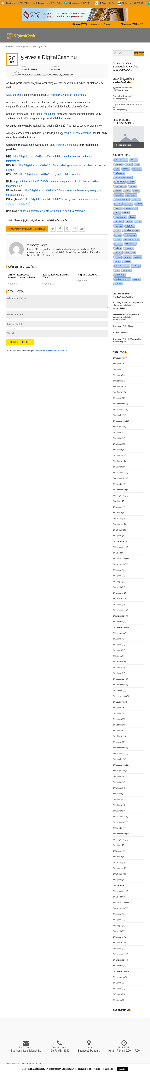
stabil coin (130, 244)
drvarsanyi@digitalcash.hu (25, 1050)
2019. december (119, 816)
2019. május (117, 856)
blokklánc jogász (21, 220)
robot (138, 221)
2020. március (118, 799)
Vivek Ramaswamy (122, 266)
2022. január (117, 673)
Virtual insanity (120, 217)
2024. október (118, 484)
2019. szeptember (119, 833)
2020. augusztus (119, 770)
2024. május (117, 512)
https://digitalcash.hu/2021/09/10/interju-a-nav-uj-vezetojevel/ (52, 210)
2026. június (117, 369)
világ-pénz (136, 168)
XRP (126, 212)
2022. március (118, 661)
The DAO (119, 164)
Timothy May (120, 274)
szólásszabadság (122, 279)
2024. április (117, 518)
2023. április (117, 587)
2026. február (117, 392)
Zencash (118, 244)
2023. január (117, 604)
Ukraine (118, 190)
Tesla (129, 221)
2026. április (117, 381)
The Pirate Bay (121, 186)
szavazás (119, 226)
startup (133, 186)
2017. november (119, 960)
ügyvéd (45, 249)
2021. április (117, 725)
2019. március (118, 868)
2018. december (119, 885)
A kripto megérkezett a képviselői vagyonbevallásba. (21, 276)
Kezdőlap (9, 46)
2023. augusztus (119, 564)
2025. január (117, 467)
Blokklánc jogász (22, 46)
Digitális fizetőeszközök (40, 75)
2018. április (117, 931)
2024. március (118, 524)
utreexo (125, 168)
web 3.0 (118, 252)
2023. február (117, 598)
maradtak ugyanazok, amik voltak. (68, 94)
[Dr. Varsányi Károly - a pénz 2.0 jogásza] (75, 14)
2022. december (119, 610)
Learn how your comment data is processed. (51, 350)
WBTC (129, 164)
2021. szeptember (119, 696)
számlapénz (120, 173)
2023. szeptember (119, 558)
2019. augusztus (119, 839)
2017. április (117, 1000)
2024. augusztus (119, 495)
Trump (131, 182)
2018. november (119, 891)
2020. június (117, 782)
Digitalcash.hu (37, 1063)
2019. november (119, 822)
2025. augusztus (119, 426)
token (118, 248)
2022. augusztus (119, 633)
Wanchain (126, 270)
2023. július (117, 570)
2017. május (117, 994)
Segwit (137, 257)
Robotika (129, 204)
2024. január (117, 535)
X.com (139, 204)
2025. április (117, 449)
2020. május (117, 788)
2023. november (119, 547)
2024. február (117, 530)
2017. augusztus (119, 977)
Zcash (132, 217)
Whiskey (118, 208)
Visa (117, 270)
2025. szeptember (119, 421)
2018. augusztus (119, 908)
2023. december (119, 541)
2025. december (119, 404)
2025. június (117, 438)
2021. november (119, 684)
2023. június (117, 576)
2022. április (117, 656)
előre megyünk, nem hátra (64, 144)
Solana (119, 221)
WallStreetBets (131, 208)
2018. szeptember (119, 902)
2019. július (117, 845)
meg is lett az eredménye (77, 133)
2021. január (117, 742)
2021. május (117, 719)
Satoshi (136, 279)
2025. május (117, 444)
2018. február (117, 942)
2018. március (118, 937)
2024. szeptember (119, 490)
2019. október (118, 828)
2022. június (117, 644)
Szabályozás (67, 75)
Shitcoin (134, 160)
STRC (118, 230)
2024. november (119, 478)
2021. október (118, 690)
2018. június (117, 919)
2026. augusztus (119, 358)
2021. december (119, 679)
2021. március (118, 730)
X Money (136, 266)
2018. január (117, 948)
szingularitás (131, 195)
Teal (137, 164)
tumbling (118, 283)
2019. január (117, 879)
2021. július (117, 707)
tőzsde (118, 239)
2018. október (118, 897)
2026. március (118, 386)
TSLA (136, 190)
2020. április (117, 793)
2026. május (117, 375)
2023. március (118, 593)
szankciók (119, 195)
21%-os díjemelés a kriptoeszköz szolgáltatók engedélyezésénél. (128, 305)
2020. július (117, 776)
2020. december (119, 747)
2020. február (117, 805)
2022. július (117, 639)
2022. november (119, 616)
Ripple (127, 261)
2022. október (118, 621)
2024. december (119, 472)
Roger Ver (129, 248)
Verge (127, 190)
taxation (127, 257)
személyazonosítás (131, 239)
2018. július (117, 914)
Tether (130, 225)
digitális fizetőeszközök (56, 220)
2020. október (118, 759)
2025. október (118, 415)
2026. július (117, 363)
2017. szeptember (119, 971)
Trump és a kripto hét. (86, 274)
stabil (117, 212)
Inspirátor (116, 332)
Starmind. (131, 326)
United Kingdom (121, 160)
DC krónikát (15, 94)
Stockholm (120, 182)
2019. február (117, 874)
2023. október (118, 553)
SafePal (118, 204)
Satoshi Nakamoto (122, 199)
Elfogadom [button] (122, 1069)
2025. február (117, 461)
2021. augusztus (119, 702)
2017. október (118, 965)
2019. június (117, 851)
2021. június (117, 713)
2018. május (117, 925)
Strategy (136, 199)
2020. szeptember (119, 765)
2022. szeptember (119, 627)
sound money (130, 235)
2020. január (117, 811)
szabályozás (131, 230)
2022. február (117, 667)
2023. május (117, 581)
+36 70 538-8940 (59, 1050)
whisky (118, 257)
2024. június (117, 507)
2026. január (117, 398)
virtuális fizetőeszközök (123, 177)
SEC (118, 261)
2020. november (119, 753)
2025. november (119, 409)
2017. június (117, 988)
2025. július (117, 432)
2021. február (117, 736)
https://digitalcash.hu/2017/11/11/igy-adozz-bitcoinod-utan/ (50, 174)
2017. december (119, 954)
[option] (128, 137)
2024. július (117, 501)
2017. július (117, 983)
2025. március (118, 455)
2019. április (117, 862)
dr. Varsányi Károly (37, 245)
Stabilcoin (130, 252)
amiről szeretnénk (45, 113)
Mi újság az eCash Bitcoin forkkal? (127, 145)
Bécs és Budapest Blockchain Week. (56, 276)
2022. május (117, 650)
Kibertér (57, 75)
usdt (117, 168)
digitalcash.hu (37, 220)
